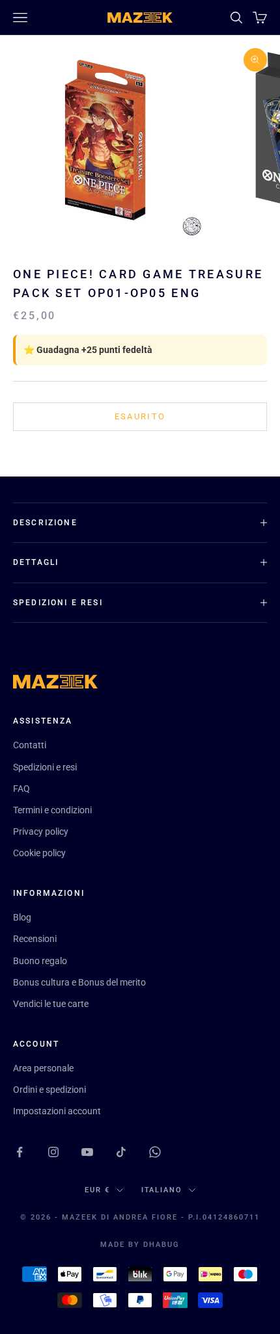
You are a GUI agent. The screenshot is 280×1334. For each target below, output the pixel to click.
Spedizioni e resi (45, 767)
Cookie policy (39, 853)
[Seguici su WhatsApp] (154, 1151)
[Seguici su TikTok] (121, 1151)
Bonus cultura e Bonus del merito (79, 982)
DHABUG (161, 1244)
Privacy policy (40, 831)
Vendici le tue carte (51, 1004)
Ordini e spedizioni (49, 1089)
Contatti (29, 745)
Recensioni (35, 939)
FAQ (21, 788)
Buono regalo (40, 961)
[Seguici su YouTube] (87, 1151)
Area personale (43, 1068)
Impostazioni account (57, 1111)
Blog (22, 917)
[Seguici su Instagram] (53, 1151)
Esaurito (140, 416)
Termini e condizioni (52, 810)
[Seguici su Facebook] (19, 1151)
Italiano (162, 1190)
